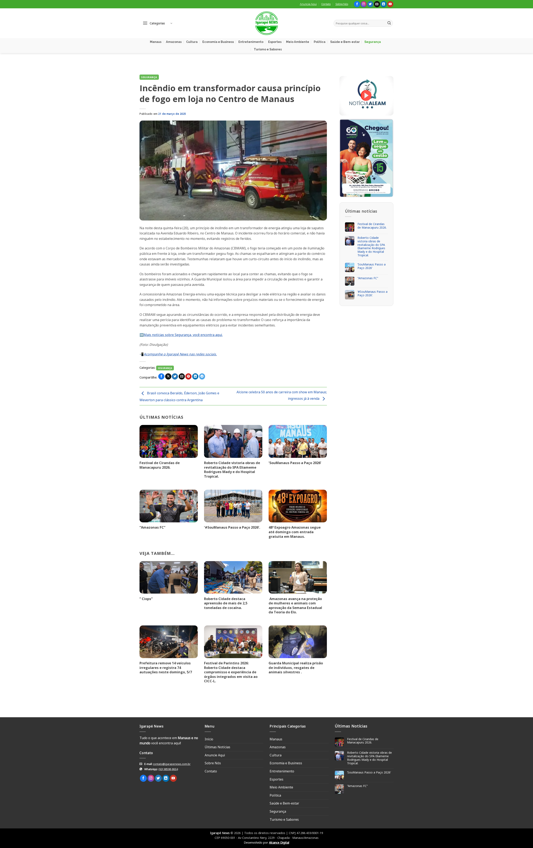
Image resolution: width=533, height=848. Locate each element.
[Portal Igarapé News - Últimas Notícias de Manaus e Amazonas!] (266, 23)
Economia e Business (218, 42)
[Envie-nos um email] (377, 4)
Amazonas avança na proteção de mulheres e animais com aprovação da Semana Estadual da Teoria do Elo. (295, 605)
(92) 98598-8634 (168, 769)
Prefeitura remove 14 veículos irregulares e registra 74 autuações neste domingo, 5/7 (165, 667)
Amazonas (174, 42)
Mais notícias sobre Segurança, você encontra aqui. (183, 334)
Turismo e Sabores (268, 49)
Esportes (274, 42)
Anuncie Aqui (308, 4)
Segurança (372, 42)
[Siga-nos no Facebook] (357, 4)
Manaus (155, 42)
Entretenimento (250, 42)
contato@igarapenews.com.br (172, 764)
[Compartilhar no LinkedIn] (195, 376)
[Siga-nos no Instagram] (364, 4)
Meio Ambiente (297, 42)
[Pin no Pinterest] (188, 376)
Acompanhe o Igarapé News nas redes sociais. (180, 354)
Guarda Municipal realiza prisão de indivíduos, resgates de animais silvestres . (296, 667)
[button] (157, 23)
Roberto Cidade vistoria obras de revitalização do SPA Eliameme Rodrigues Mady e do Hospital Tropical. (232, 469)
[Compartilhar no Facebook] (161, 376)
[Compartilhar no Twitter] (175, 376)
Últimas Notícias (217, 747)
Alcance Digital (279, 842)
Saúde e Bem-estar (345, 42)
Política (319, 42)
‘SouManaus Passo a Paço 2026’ (295, 463)
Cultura (192, 42)
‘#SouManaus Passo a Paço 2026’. (232, 527)
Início (209, 739)
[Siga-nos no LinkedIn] (384, 4)
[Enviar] (389, 23)
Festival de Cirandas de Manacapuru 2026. (159, 465)
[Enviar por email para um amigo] (182, 376)
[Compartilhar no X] (168, 376)
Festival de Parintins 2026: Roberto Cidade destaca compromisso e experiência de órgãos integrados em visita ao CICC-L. (231, 672)
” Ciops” (146, 598)
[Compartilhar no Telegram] (202, 376)
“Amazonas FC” (152, 527)
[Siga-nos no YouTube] (390, 4)
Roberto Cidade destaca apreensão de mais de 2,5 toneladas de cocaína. (225, 603)
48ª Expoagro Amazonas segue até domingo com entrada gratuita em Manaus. (295, 532)
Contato (326, 4)
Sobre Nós (341, 4)
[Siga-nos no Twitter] (370, 4)
